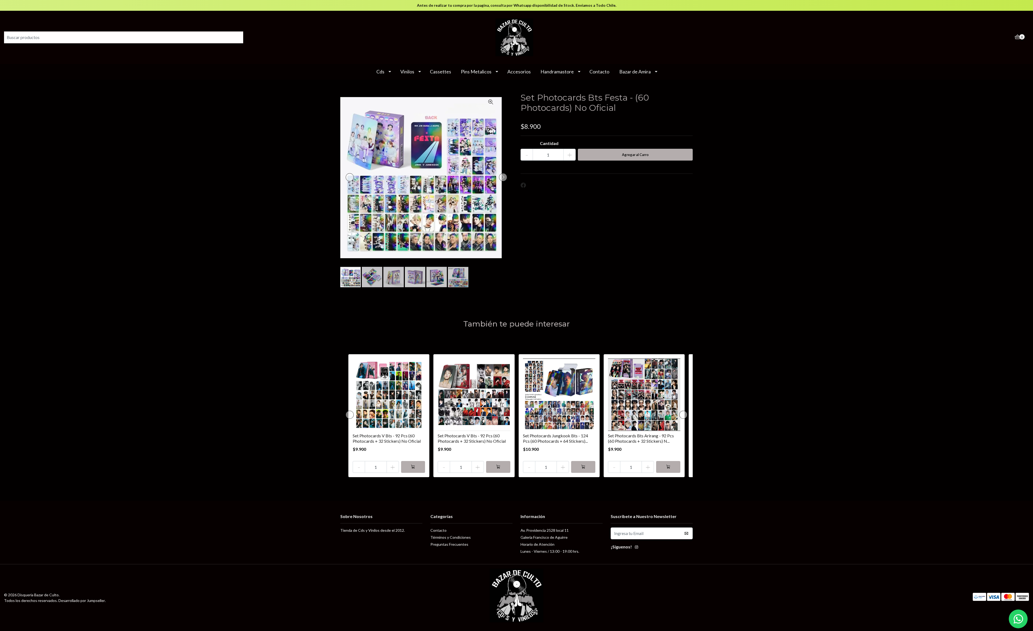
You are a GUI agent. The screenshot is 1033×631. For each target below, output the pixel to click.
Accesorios (519, 72)
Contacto (599, 72)
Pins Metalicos (476, 72)
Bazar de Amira (635, 72)
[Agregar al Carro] (413, 467)
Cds (380, 72)
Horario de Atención (537, 544)
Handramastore (557, 72)
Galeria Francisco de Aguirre (544, 537)
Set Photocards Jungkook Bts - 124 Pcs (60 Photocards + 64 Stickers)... (555, 438)
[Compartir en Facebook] (523, 185)
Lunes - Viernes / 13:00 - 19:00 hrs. (550, 551)
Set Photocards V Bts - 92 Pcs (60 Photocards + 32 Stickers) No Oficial (387, 438)
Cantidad (549, 143)
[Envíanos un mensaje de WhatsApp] (1018, 618)
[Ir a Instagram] (636, 547)
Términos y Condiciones (450, 537)
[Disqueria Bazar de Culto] (516, 36)
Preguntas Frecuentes (449, 544)
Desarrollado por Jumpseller (81, 600)
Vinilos (407, 72)
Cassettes (440, 72)
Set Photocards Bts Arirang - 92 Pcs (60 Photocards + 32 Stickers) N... (641, 438)
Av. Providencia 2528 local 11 (545, 530)
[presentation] (350, 177)
